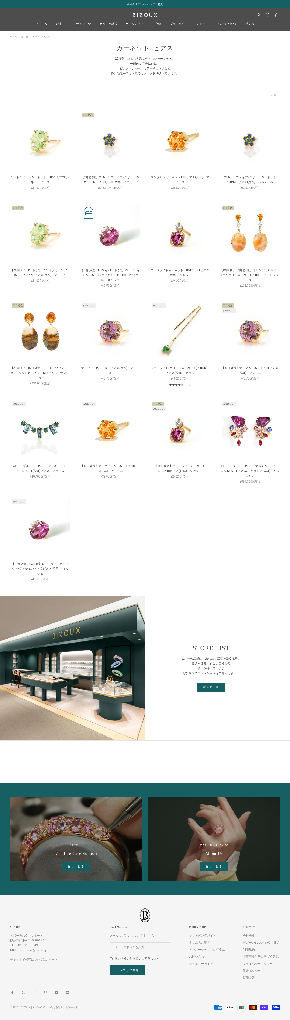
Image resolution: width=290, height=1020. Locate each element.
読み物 (250, 24)
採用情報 (249, 977)
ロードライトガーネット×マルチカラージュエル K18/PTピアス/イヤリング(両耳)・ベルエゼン (250, 470)
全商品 (24, 37)
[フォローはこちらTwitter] (23, 992)
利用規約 (249, 949)
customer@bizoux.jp (34, 950)
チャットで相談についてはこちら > (33, 959)
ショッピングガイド (202, 935)
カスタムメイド (136, 24)
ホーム (13, 37)
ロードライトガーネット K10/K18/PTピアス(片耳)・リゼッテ (180, 272)
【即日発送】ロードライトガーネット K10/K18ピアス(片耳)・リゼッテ (180, 468)
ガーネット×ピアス (42, 37)
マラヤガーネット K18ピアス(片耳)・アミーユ (110, 370)
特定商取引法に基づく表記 (261, 956)
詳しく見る (76, 866)
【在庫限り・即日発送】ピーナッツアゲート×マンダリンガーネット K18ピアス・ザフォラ (40, 372)
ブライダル (177, 24)
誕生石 (60, 24)
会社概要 (249, 935)
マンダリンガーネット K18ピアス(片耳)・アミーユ (180, 180)
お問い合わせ (198, 956)
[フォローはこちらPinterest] (45, 992)
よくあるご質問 (199, 942)
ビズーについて (226, 24)
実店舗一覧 (211, 687)
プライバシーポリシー (258, 963)
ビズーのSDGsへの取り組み (261, 942)
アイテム (41, 24)
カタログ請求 (108, 24)
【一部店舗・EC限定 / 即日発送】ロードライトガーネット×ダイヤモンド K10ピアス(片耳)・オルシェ (110, 275)
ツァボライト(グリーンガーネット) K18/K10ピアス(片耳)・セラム (180, 370)
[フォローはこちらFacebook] (12, 992)
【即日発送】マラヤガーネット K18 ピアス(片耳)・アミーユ (249, 370)
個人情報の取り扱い (128, 958)
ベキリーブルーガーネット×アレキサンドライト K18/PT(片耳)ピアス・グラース (40, 468)
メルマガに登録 (127, 970)
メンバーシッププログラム (207, 949)
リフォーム (200, 24)
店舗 (158, 24)
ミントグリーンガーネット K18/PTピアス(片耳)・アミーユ (40, 180)
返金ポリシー (252, 970)
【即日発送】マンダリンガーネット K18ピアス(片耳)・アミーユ (110, 468)
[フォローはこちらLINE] (67, 992)
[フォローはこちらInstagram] (34, 992)
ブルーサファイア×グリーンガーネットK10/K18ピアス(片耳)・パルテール (250, 180)
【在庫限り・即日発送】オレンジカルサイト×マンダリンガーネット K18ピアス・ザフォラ (250, 275)
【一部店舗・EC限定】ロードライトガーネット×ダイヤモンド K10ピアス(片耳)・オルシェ (40, 568)
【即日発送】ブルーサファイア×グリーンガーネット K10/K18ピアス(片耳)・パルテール (110, 180)
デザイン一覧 (82, 24)
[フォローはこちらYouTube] (56, 992)
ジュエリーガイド (201, 963)
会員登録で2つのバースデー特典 (145, 4)
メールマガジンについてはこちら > (133, 935)
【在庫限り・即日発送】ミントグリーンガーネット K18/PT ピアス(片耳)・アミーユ (40, 272)
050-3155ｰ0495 (28, 945)
